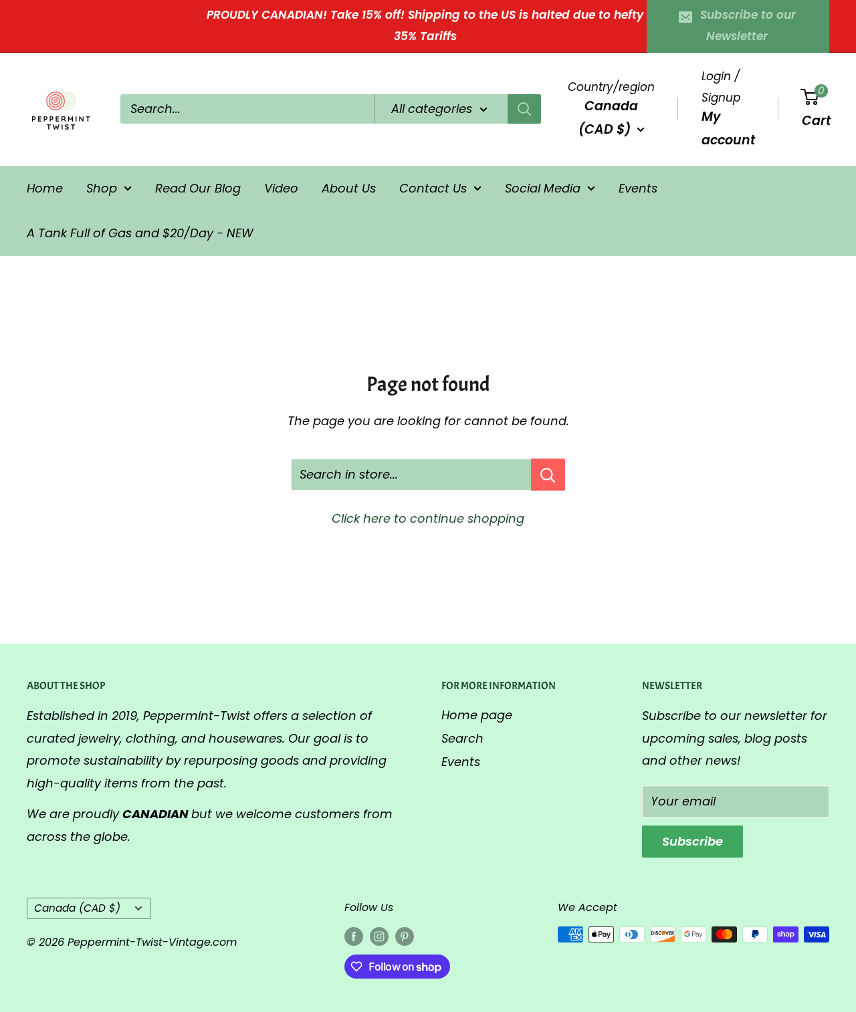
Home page (476, 715)
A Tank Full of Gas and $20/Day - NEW (140, 233)
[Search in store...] (548, 475)
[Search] (524, 109)
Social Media (542, 187)
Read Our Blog (198, 187)
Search (462, 738)
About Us (349, 187)
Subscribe (692, 841)
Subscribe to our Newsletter (748, 25)
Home (45, 187)
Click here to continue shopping (428, 518)
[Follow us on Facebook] (353, 936)
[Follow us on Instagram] (379, 936)
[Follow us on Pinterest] (404, 936)
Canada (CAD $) (77, 908)
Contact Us (433, 187)
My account (728, 128)
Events (638, 187)
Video (281, 187)
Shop (101, 187)
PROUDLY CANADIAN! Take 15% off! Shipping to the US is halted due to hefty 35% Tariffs (425, 25)
